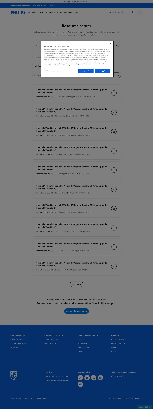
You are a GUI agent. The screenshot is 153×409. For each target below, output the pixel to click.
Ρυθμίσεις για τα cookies (52, 71)
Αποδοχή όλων (102, 71)
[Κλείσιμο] (110, 43)
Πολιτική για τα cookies (84, 65)
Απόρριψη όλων (86, 71)
